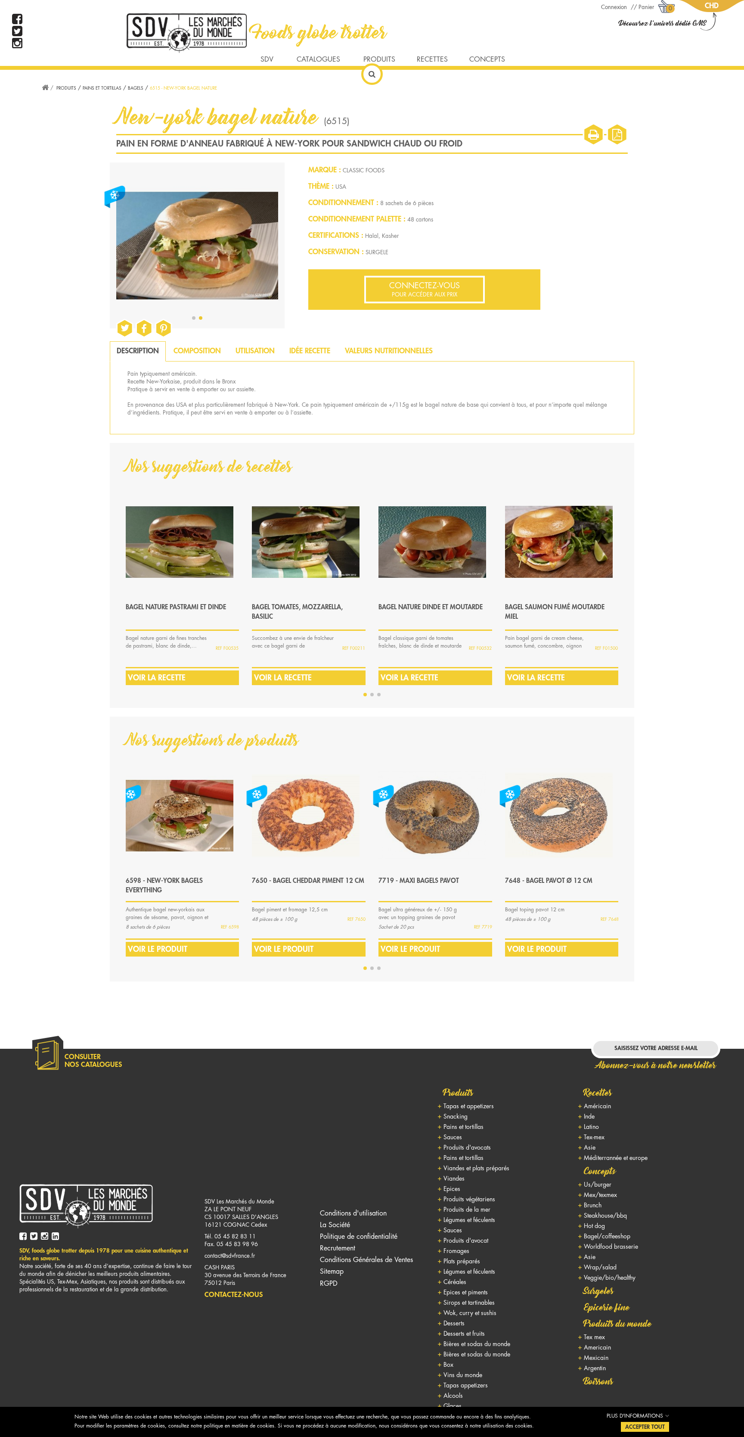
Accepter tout (645, 1427)
